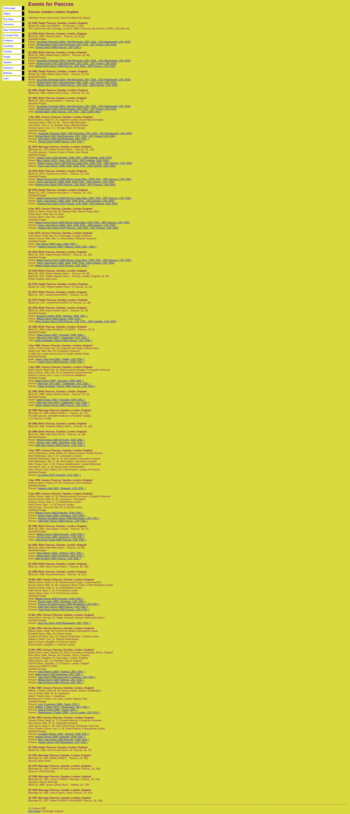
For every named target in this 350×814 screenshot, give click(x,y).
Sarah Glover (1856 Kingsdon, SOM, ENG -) (61, 362)
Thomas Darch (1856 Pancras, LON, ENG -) (58, 47)
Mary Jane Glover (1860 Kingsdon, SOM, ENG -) (64, 739)
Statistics (8, 67)
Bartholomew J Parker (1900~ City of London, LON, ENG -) (69, 712)
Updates (7, 62)
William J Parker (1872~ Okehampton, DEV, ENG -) (62, 707)
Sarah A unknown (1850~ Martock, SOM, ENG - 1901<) (67, 246)
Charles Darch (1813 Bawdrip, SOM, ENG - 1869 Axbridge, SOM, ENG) (74, 157)
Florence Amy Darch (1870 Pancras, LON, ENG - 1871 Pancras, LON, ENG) (75, 184)
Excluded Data (11, 35)
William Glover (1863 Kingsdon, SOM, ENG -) (61, 439)
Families (7, 51)
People (6, 56)
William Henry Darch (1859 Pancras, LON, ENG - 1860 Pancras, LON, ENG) (75, 66)
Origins (7, 13)
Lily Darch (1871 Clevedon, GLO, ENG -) (59, 475)
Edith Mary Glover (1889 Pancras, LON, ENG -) (60, 445)
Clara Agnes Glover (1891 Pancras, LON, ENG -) (60, 539)
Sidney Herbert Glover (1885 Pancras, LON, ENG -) (62, 405)
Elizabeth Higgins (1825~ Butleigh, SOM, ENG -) (63, 734)
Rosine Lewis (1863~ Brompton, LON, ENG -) (61, 442)
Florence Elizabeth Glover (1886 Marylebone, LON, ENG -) (69, 518)
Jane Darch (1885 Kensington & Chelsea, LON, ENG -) (67, 677)
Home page (9, 8)
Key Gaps (8, 19)
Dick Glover (34, 811)
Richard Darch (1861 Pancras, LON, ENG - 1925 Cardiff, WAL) (68, 111)
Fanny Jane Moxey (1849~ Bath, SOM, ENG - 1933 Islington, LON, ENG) (77, 166)
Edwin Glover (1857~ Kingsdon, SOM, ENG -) (61, 335)
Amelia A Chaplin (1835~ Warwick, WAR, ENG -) (62, 316)
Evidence (8, 40)
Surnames (8, 24)
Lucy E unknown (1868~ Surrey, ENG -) (59, 704)
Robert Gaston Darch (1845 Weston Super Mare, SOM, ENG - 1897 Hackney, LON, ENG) (85, 163)
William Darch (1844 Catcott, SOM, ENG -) (59, 318)
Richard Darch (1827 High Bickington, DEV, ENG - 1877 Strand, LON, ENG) (77, 44)
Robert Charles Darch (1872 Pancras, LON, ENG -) (62, 265)
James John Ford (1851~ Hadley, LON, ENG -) (59, 359)
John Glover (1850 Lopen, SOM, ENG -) (56, 244)
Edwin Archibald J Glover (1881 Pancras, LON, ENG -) (63, 340)
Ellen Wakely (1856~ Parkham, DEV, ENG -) (60, 553)
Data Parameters (12, 29)
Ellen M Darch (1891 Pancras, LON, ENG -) (58, 558)
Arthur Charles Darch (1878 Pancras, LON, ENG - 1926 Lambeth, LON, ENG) (75, 321)
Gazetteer (8, 46)
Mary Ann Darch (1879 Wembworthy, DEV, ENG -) (64, 623)
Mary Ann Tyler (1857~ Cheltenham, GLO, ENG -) (63, 337)
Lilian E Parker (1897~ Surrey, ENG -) (58, 709)
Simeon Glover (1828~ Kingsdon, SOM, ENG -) (60, 736)
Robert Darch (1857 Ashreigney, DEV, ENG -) (60, 555)
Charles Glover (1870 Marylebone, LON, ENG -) (63, 742)
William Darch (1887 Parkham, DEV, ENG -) (61, 679)
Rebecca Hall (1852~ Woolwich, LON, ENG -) (62, 488)
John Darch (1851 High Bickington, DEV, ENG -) (63, 139)
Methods (7, 73)
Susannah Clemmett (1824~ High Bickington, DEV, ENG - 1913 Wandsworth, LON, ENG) (84, 41)
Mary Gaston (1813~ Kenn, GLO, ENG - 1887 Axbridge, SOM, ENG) (73, 160)
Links (6, 78)
